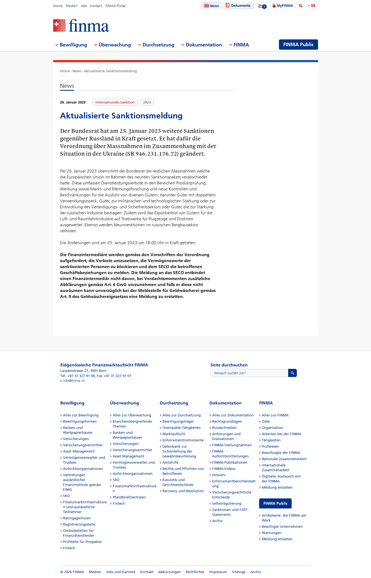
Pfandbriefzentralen (129, 497)
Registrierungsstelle (79, 524)
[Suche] (300, 6)
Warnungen (271, 533)
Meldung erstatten (277, 487)
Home (57, 6)
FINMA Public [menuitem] (298, 45)
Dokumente (240, 6)
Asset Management (79, 451)
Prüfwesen (270, 446)
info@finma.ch (74, 381)
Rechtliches (195, 572)
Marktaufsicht (173, 434)
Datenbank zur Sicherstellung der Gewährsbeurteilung (179, 451)
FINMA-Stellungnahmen (232, 445)
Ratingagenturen (77, 518)
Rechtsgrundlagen (227, 421)
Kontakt (96, 6)
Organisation (272, 428)
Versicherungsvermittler (83, 445)
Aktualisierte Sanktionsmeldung (110, 71)
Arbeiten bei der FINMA (281, 434)
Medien (71, 6)
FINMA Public (275, 503)
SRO (66, 496)
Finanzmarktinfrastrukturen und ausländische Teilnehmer (85, 507)
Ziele (266, 421)
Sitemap (239, 572)
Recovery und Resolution (183, 491)
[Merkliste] (261, 6)
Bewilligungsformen (80, 421)
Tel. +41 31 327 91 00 (77, 376)
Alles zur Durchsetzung (181, 415)
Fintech (69, 548)
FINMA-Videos (223, 469)
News (214, 6)
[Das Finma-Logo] (81, 26)
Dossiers (218, 475)
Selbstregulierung (226, 503)
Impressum (218, 572)
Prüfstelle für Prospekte (82, 542)
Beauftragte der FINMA (281, 453)
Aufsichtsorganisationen (83, 469)
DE (313, 6)
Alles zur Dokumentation (233, 415)
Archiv (217, 521)
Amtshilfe (170, 462)
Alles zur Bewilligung (81, 415)
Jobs (84, 6)
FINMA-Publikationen (229, 462)
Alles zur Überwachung (132, 415)
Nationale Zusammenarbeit (284, 459)
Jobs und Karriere (120, 572)
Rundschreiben (224, 428)
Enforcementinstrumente (183, 440)
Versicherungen (76, 439)
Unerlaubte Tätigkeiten (181, 428)
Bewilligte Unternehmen (282, 526)
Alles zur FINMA (275, 415)
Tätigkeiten (271, 440)
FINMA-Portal (115, 6)
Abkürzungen (169, 572)
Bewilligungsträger (178, 421)
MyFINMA (285, 6)
